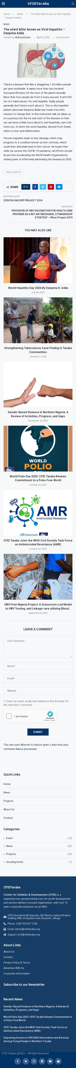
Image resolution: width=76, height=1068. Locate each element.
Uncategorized (39, 862)
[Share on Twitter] (43, 187)
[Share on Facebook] (35, 187)
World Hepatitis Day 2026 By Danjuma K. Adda (38, 288)
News (20, 14)
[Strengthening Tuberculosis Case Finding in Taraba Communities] (38, 320)
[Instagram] (34, 1061)
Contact (8, 817)
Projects (8, 801)
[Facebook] (18, 1061)
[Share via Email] (59, 187)
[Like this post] (27, 187)
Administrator (23, 37)
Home (7, 14)
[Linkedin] (42, 1061)
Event (39, 838)
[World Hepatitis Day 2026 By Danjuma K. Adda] (38, 260)
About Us (9, 809)
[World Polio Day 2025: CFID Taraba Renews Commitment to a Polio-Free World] (38, 449)
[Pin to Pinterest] (51, 187)
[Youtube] (50, 1061)
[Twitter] (26, 1061)
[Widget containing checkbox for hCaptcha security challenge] (30, 716)
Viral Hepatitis (13, 172)
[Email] (58, 1061)
